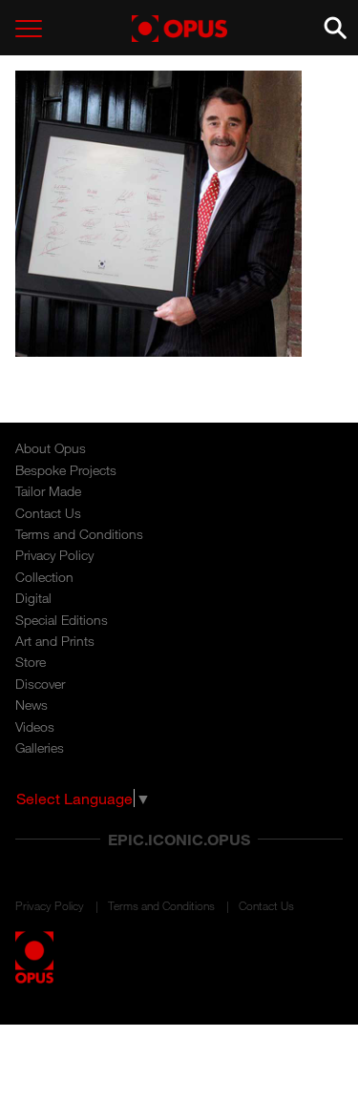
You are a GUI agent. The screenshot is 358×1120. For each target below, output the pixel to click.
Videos (34, 726)
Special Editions (61, 620)
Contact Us (48, 513)
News (31, 704)
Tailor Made (48, 491)
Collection (44, 577)
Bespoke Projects (65, 470)
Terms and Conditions (79, 534)
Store (30, 661)
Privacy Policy (54, 555)
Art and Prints (55, 641)
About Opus (50, 448)
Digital (33, 598)
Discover (40, 683)
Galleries (39, 747)
